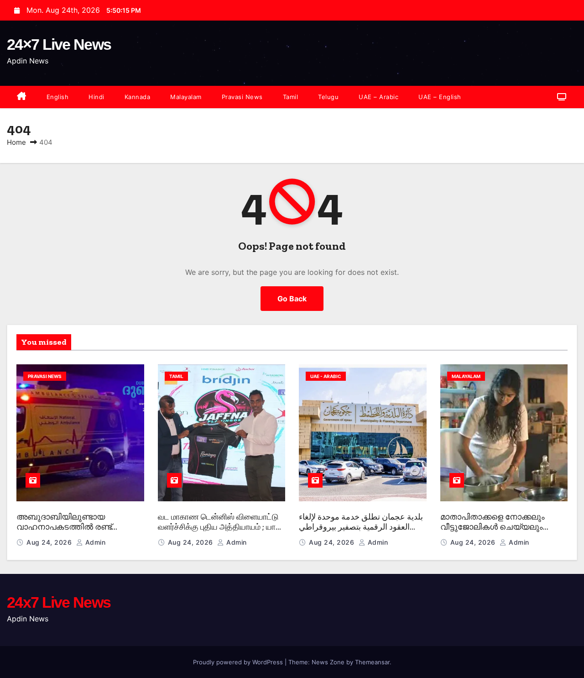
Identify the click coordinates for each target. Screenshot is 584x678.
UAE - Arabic (325, 376)
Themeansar (372, 662)
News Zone (328, 662)
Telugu (328, 96)
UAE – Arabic (378, 96)
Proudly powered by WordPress (239, 662)
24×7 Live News (59, 44)
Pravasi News (242, 96)
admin (94, 542)
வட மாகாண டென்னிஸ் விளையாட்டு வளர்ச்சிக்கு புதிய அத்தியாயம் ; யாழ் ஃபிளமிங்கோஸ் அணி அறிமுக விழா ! (219, 527)
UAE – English (439, 96)
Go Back (292, 298)
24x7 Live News (58, 602)
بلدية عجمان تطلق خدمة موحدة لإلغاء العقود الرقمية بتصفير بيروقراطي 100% (361, 527)
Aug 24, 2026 (50, 542)
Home (16, 142)
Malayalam (186, 96)
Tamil (290, 96)
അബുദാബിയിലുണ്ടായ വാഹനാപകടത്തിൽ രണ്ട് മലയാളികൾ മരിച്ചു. (64, 527)
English (58, 96)
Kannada (138, 96)
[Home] (21, 97)
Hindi (96, 96)
